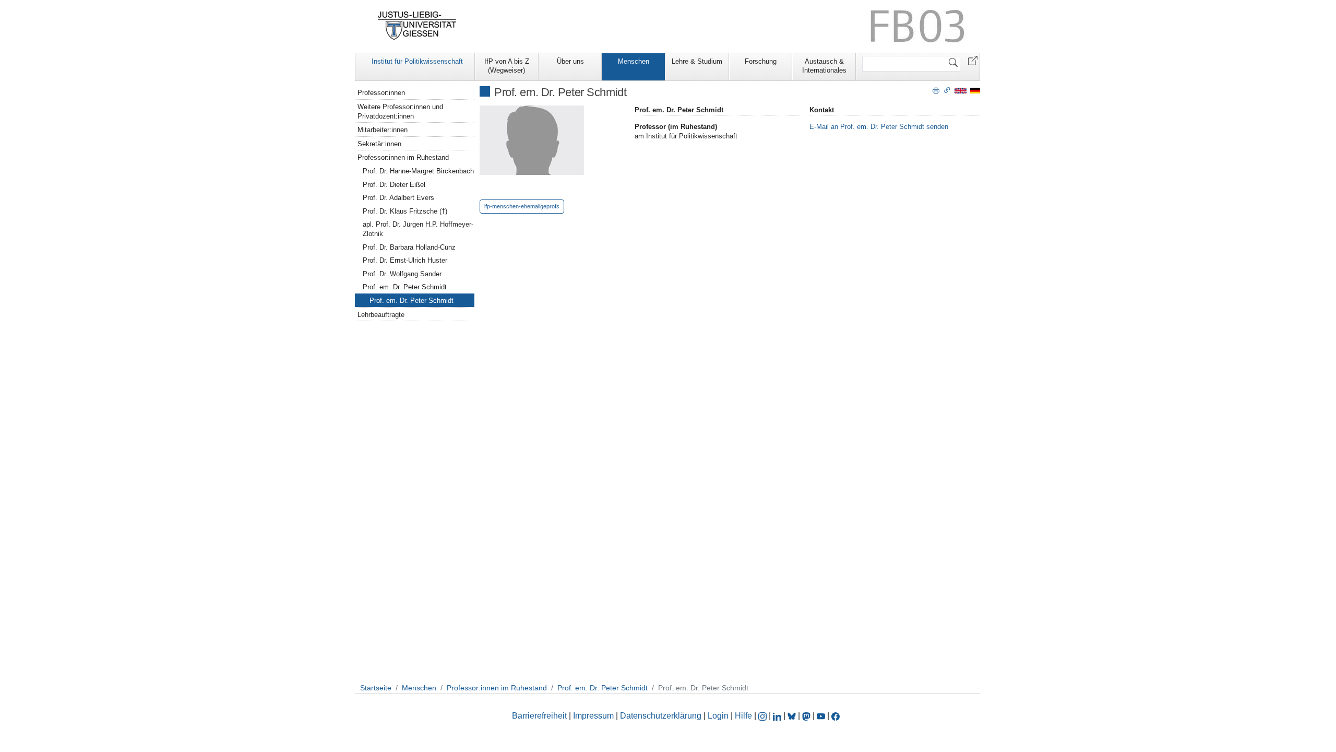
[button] (972, 60)
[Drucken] (936, 90)
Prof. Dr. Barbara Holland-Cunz (409, 247)
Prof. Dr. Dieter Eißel (394, 185)
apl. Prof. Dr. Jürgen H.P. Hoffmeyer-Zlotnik (418, 229)
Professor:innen (381, 93)
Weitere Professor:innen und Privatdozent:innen (400, 111)
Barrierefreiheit (539, 715)
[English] (961, 90)
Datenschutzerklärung (660, 715)
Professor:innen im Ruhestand (403, 157)
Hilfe (743, 715)
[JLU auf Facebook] (835, 715)
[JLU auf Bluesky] (793, 715)
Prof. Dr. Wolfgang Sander (402, 274)
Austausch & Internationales (824, 65)
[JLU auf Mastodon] (807, 715)
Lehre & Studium (697, 61)
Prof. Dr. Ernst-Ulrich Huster (405, 260)
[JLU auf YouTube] (821, 715)
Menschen (633, 61)
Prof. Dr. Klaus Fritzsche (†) (405, 211)
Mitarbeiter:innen (382, 130)
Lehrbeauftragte (380, 315)
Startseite (375, 688)
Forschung (761, 61)
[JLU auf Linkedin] (778, 715)
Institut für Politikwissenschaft (417, 61)
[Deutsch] (975, 90)
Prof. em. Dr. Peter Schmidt (405, 287)
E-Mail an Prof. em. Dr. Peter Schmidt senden (878, 127)
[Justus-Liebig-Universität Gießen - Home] (417, 25)
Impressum (593, 715)
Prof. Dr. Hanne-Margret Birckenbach (418, 171)
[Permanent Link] (947, 90)
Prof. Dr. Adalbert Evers (398, 198)
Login (719, 715)
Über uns (570, 61)
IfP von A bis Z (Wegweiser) (506, 65)
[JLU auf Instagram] (763, 715)
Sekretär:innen (379, 144)
